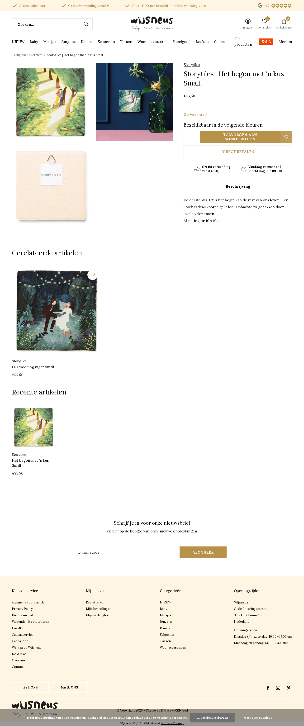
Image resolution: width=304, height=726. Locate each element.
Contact (18, 667)
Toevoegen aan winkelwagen (240, 137)
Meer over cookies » (258, 717)
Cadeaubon (20, 641)
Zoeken (86, 24)
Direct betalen (238, 151)
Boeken (202, 41)
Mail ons (69, 687)
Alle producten (243, 41)
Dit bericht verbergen (212, 717)
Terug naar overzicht (27, 55)
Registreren (95, 602)
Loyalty (17, 628)
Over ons (18, 660)
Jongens (68, 41)
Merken (285, 41)
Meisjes (49, 41)
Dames (86, 41)
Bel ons (30, 687)
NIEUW (18, 41)
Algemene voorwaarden (29, 602)
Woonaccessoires (152, 41)
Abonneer (203, 552)
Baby (34, 41)
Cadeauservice (22, 635)
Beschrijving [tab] (238, 186)
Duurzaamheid (22, 615)
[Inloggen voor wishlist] (286, 137)
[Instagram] (278, 688)
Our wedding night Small (33, 367)
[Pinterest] (288, 688)
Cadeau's (221, 41)
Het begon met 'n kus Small (30, 463)
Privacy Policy (22, 609)
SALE (266, 41)
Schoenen (106, 41)
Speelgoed (181, 41)
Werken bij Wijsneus (26, 647)
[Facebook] (268, 688)
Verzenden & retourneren (30, 622)
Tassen (126, 41)
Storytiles (192, 64)
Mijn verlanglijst (98, 615)
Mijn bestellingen (98, 609)
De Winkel (19, 654)
